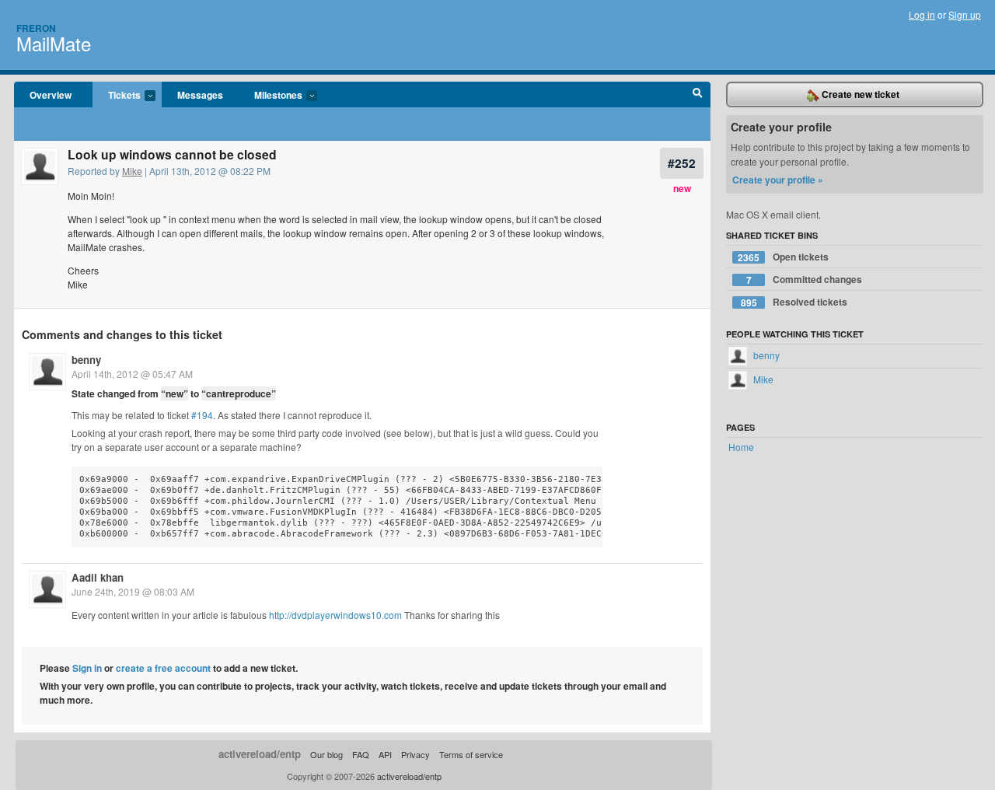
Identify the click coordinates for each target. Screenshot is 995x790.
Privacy (415, 754)
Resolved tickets (794, 302)
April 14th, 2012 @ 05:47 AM (132, 373)
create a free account (163, 668)
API (385, 754)
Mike (132, 170)
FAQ (360, 754)
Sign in (87, 668)
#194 (202, 414)
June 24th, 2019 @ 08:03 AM (133, 591)
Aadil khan (98, 577)
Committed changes (804, 279)
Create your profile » (777, 180)
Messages (200, 95)
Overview (51, 95)
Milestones (270, 95)
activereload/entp (259, 753)
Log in (922, 14)
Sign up (964, 14)
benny (86, 359)
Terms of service (471, 754)
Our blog (326, 754)
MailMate (53, 43)
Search (697, 95)
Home (741, 446)
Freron (36, 28)
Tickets (117, 95)
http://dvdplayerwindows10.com (335, 614)
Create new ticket (859, 94)
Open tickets (783, 257)
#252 (682, 163)
